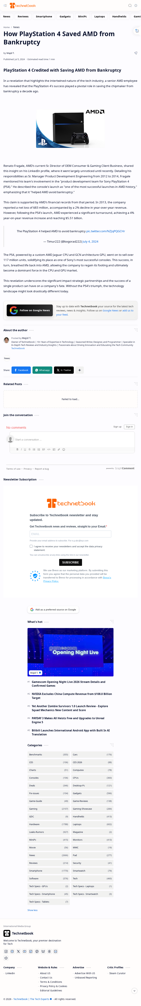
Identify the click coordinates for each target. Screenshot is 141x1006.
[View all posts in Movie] (49, 847)
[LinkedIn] (55, 951)
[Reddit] (6, 958)
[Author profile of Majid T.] (8, 53)
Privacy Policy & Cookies (53, 986)
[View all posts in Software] (49, 878)
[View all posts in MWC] (92, 847)
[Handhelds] (119, 16)
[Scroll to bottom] (134, 991)
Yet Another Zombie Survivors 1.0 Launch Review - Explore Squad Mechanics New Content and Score (70, 708)
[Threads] (49, 951)
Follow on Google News (35, 310)
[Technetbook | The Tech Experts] (22, 5)
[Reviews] (23, 16)
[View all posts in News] (49, 855)
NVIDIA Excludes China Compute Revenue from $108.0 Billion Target (72, 696)
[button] (21, 370)
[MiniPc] (82, 16)
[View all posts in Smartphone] (49, 871)
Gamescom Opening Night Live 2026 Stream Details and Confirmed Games (68, 684)
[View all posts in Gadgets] (92, 793)
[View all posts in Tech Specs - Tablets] (49, 902)
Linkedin (10, 973)
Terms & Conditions (51, 981)
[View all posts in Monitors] (92, 840)
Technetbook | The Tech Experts (31, 999)
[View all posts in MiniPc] (49, 840)
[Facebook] (6, 951)
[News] (6, 16)
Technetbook (18, 348)
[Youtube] (24, 951)
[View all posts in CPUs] (92, 778)
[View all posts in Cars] (92, 754)
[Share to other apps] (79, 370)
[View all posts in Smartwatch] (92, 871)
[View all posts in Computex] (92, 770)
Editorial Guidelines (51, 990)
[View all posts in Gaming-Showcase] (92, 809)
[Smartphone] (44, 16)
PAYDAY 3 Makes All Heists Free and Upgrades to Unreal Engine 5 (68, 720)
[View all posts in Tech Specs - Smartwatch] (92, 894)
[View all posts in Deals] (49, 785)
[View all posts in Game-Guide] (49, 801)
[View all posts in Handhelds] (92, 816)
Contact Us (46, 977)
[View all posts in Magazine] (92, 832)
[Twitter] (18, 951)
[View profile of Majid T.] (21, 338)
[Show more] (32, 910)
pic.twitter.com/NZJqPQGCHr (105, 231)
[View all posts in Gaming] (49, 809)
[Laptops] (99, 16)
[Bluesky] (43, 951)
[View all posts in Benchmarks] (49, 754)
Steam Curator (117, 973)
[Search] (130, 5)
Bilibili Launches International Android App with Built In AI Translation (71, 732)
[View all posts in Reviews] (49, 863)
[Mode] (135, 5)
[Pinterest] (37, 951)
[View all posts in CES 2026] (92, 762)
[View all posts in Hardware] (49, 824)
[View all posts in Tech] (92, 878)
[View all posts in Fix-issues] (49, 793)
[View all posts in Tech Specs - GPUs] (49, 886)
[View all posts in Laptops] (92, 824)
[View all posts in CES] (49, 762)
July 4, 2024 (90, 241)
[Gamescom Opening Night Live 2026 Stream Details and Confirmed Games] (70, 652)
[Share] (135, 53)
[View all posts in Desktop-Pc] (92, 785)
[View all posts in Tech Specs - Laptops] (92, 886)
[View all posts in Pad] (92, 855)
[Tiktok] (30, 951)
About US (45, 973)
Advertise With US (85, 973)
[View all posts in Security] (92, 863)
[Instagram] (12, 951)
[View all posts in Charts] (49, 770)
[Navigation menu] (5, 5)
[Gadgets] (65, 16)
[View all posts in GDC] (49, 816)
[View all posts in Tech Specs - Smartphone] (49, 894)
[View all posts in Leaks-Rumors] (49, 832)
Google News (110, 310)
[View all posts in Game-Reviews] (92, 801)
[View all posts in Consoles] (49, 778)
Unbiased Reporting (86, 977)
